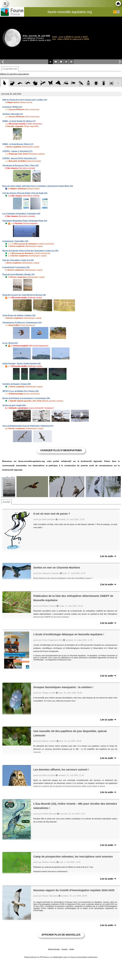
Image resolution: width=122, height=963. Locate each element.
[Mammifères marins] (20, 83)
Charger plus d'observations (61, 450)
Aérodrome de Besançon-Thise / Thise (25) (20, 165)
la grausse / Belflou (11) (12, 107)
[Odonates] (43, 83)
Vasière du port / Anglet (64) (14, 405)
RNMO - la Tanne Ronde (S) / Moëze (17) (19, 121)
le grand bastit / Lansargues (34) (16, 267)
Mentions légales (54, 949)
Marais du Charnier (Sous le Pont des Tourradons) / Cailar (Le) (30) (30, 251)
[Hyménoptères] (73, 83)
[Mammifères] (12, 83)
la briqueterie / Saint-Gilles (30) (15, 241)
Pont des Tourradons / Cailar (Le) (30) (18, 260)
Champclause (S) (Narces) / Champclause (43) (22, 322)
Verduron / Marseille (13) (12, 114)
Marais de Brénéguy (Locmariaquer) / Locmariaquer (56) (26, 398)
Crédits (71, 949)
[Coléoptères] (104, 83)
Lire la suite (107, 556)
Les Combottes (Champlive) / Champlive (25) (21, 214)
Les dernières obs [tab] (10, 69)
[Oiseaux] (4, 83)
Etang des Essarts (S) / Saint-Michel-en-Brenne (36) (24, 295)
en (118, 12)
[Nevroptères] (111, 83)
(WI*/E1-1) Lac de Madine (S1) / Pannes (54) (20, 391)
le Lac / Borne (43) (10, 343)
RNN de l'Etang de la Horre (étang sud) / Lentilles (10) (24, 100)
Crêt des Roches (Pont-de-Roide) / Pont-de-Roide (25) (24, 193)
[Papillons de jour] (50, 83)
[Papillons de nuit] (58, 83)
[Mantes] (81, 83)
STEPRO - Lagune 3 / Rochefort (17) (17, 151)
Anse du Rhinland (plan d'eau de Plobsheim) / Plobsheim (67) (27, 426)
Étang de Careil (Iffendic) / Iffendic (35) (18, 274)
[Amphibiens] (35, 83)
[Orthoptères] (65, 83)
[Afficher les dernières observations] (14, 74)
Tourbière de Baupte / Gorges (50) (16, 384)
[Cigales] (88, 83)
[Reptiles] (27, 83)
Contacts (64, 949)
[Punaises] (96, 83)
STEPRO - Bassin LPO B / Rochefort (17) (19, 158)
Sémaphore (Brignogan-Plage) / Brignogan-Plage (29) (24, 221)
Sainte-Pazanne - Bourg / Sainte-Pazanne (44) (21, 363)
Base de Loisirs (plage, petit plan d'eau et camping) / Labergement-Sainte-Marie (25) (37, 186)
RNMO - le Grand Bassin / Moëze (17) (17, 144)
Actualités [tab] (6, 502)
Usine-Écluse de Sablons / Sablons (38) (18, 315)
